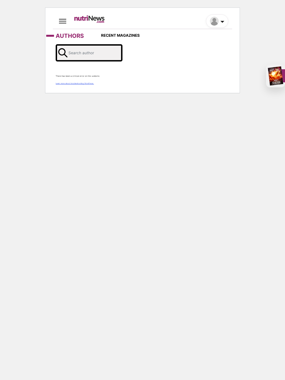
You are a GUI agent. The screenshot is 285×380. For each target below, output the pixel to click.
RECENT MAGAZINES (120, 35)
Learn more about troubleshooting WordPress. (75, 83)
